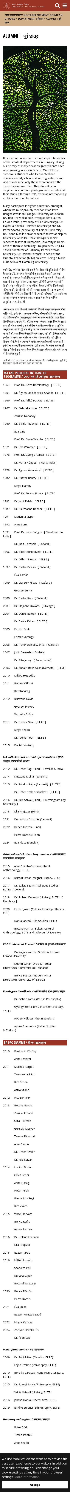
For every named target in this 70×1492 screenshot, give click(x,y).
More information (27, 1477)
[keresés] (57, 5)
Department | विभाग (30, 18)
